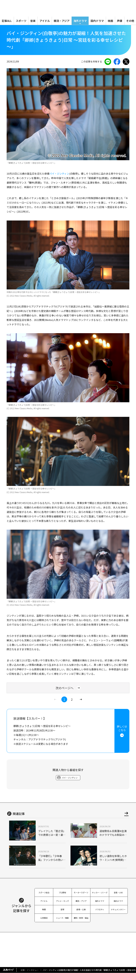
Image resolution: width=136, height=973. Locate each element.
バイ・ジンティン (59, 173)
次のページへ (64, 688)
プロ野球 (62, 892)
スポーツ (21, 21)
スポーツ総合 (43, 892)
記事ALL (7, 21)
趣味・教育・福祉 (81, 918)
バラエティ (99, 909)
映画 (110, 21)
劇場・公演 (81, 909)
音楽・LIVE (118, 892)
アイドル (44, 21)
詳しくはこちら (122, 728)
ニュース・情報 (62, 918)
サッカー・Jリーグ (99, 892)
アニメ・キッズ (62, 901)
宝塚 (62, 909)
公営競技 (44, 918)
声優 (119, 21)
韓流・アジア (61, 21)
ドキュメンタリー (118, 909)
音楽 (32, 21)
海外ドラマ (80, 21)
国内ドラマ (97, 21)
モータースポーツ (81, 892)
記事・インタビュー (30, 970)
